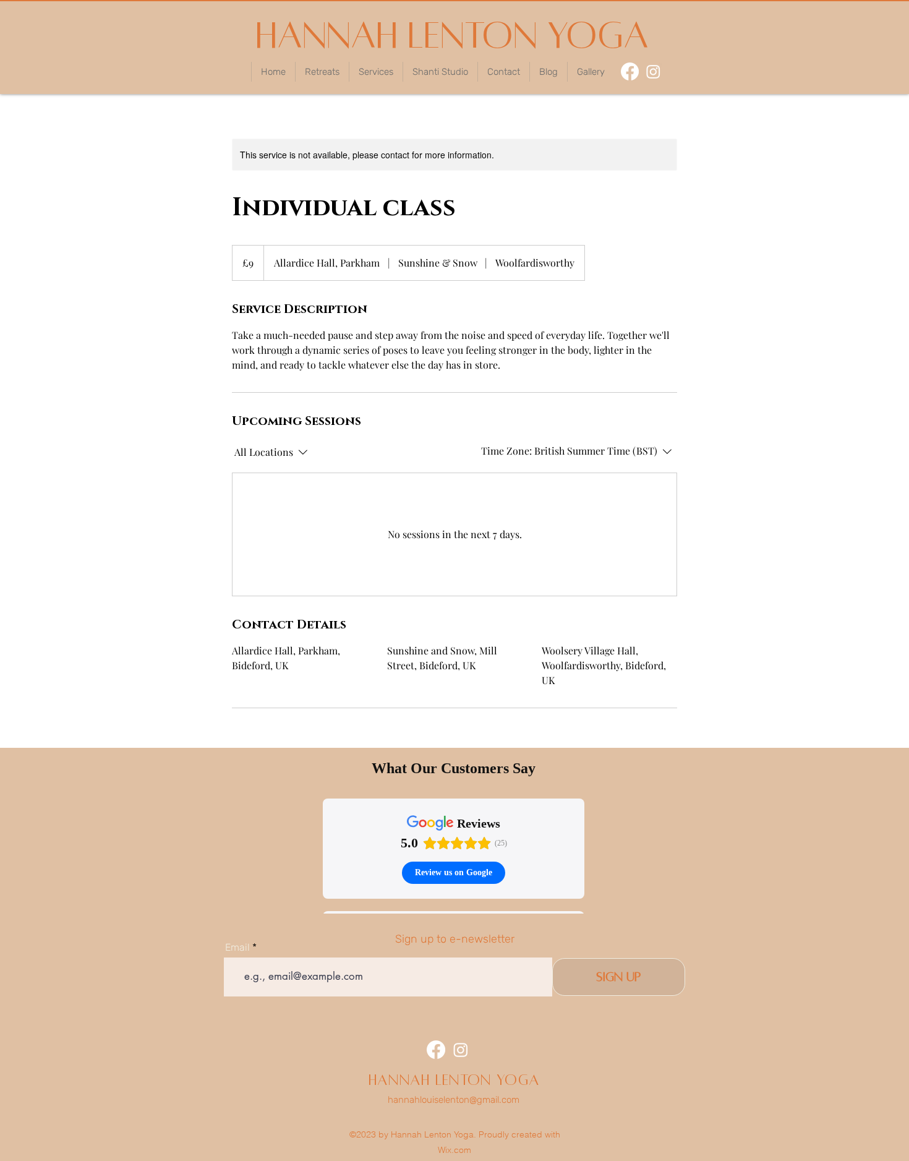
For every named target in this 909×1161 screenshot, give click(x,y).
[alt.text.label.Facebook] (630, 71)
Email (237, 948)
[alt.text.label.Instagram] (653, 71)
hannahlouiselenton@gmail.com (453, 1099)
